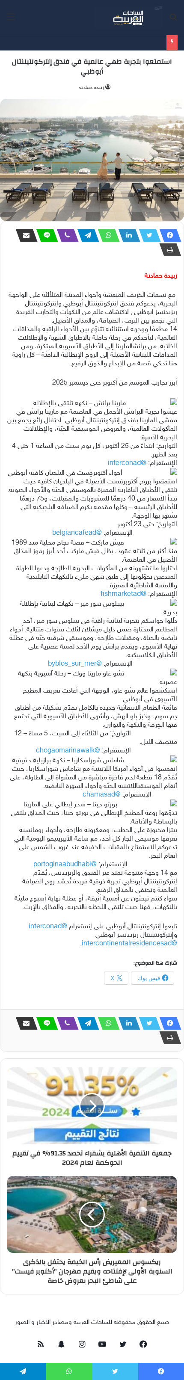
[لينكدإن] (126, 235)
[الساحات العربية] (128, 17)
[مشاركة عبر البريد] (24, 235)
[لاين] (44, 235)
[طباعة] (167, 249)
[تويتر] (147, 235)
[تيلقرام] (85, 235)
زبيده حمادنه (91, 88)
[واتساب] (106, 235)
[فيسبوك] (167, 235)
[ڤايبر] (65, 235)
